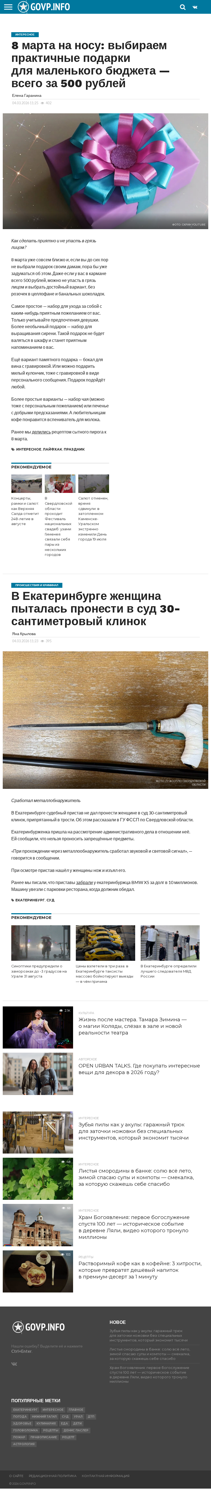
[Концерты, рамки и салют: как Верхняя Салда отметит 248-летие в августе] (26, 491)
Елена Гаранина (26, 95)
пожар (19, 1437)
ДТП (91, 1416)
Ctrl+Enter (21, 1351)
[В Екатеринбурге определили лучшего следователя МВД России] (170, 959)
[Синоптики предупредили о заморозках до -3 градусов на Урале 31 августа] (40, 959)
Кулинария (46, 1423)
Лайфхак (52, 449)
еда (64, 1423)
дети (77, 1423)
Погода (20, 1416)
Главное (76, 1410)
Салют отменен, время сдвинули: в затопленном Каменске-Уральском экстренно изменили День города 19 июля (93, 518)
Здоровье (22, 1423)
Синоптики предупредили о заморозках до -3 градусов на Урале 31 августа (39, 971)
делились (41, 431)
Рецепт (68, 1437)
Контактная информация (105, 1476)
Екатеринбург (30, 900)
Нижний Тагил (44, 1416)
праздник (74, 449)
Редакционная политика (52, 1476)
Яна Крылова (24, 633)
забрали (84, 882)
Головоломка (25, 1430)
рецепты (50, 1430)
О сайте (16, 1476)
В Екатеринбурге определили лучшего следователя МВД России (168, 971)
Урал (78, 1416)
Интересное (28, 449)
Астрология (24, 1444)
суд (50, 900)
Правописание (43, 1437)
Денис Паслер (75, 1430)
